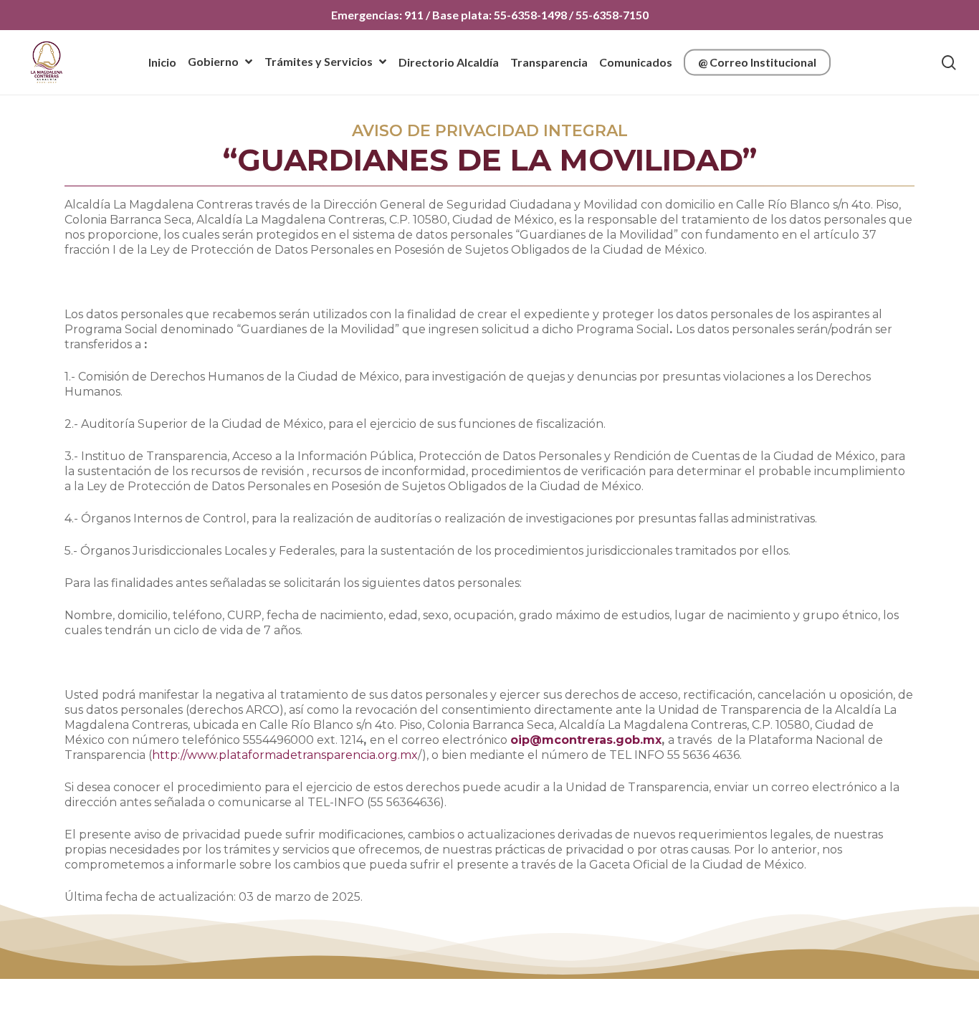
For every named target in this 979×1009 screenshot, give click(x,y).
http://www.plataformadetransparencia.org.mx (285, 755)
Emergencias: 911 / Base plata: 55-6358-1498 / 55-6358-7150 (490, 14)
